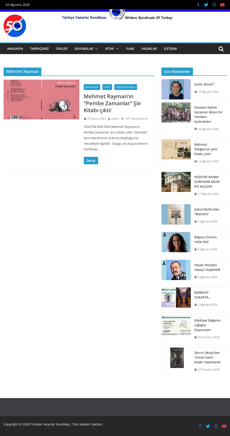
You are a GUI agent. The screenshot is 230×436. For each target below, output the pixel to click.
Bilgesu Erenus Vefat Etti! (205, 239)
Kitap (109, 48)
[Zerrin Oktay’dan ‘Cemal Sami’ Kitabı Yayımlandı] (176, 362)
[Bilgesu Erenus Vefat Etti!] (176, 244)
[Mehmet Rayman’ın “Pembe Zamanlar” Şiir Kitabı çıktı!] (41, 99)
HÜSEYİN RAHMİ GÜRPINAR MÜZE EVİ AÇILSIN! (207, 181)
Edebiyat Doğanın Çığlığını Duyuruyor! (207, 325)
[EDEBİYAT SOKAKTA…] (176, 300)
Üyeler (61, 48)
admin (115, 119)
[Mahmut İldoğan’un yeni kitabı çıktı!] (176, 154)
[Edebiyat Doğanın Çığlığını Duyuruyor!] (176, 330)
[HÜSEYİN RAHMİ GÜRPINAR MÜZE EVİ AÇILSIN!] (176, 187)
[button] (95, 49)
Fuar (130, 48)
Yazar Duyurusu (125, 87)
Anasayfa (15, 48)
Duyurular (84, 48)
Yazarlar (149, 48)
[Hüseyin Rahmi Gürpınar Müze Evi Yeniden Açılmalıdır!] (176, 119)
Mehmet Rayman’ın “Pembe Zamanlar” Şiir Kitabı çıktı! (112, 103)
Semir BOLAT (204, 84)
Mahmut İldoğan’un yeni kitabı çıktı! (205, 149)
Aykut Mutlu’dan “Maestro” (206, 211)
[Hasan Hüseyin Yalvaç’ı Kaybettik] (176, 272)
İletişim (170, 48)
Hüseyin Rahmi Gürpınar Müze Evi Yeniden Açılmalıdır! (208, 114)
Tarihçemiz (39, 48)
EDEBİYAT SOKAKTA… (202, 294)
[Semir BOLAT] (176, 89)
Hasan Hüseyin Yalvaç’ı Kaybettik (207, 267)
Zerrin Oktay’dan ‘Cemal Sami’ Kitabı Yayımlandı (207, 357)
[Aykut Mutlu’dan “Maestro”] (176, 216)
